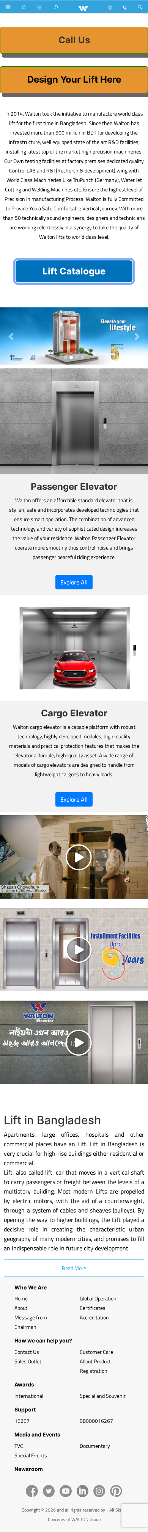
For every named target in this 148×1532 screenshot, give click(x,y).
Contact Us (26, 1352)
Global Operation (98, 1298)
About (20, 1308)
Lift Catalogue (74, 271)
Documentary (95, 1446)
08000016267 (96, 1421)
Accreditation (94, 1317)
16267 (22, 1421)
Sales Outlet (27, 1361)
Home (21, 1298)
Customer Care (96, 1352)
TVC (18, 1446)
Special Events (30, 1455)
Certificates (92, 1308)
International (28, 1396)
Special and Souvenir (103, 1396)
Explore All (74, 582)
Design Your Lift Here (74, 79)
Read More (74, 1268)
